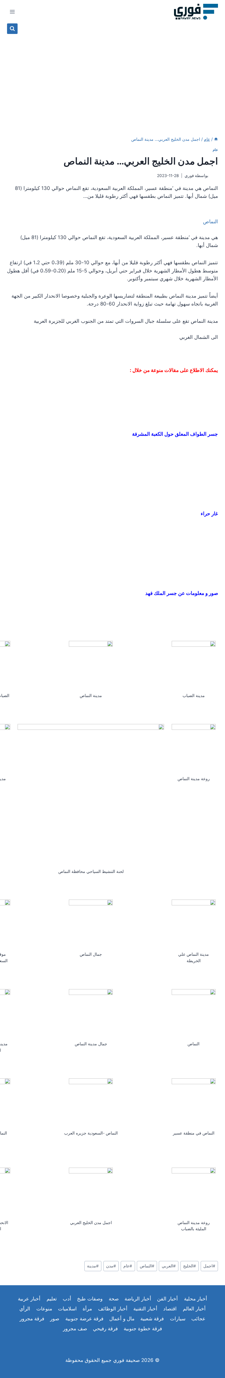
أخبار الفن (167, 1299)
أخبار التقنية (145, 1309)
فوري (189, 175)
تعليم (52, 1299)
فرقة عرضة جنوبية (84, 1319)
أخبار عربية (29, 1299)
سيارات (177, 1319)
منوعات (44, 1309)
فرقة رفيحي (105, 1328)
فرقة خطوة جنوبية (143, 1328)
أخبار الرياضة (138, 1299)
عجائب (198, 1319)
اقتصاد (170, 1309)
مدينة (93, 1266)
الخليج (189, 1266)
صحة (114, 1299)
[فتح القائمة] (12, 11)
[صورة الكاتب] (214, 175)
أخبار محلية (195, 1299)
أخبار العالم (194, 1309)
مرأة (87, 1309)
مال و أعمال (121, 1319)
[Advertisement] (112, 78)
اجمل (209, 1266)
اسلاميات (67, 1309)
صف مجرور (75, 1328)
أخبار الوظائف (112, 1309)
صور (54, 1319)
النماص (147, 1266)
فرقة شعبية (152, 1319)
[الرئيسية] (216, 139)
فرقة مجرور (32, 1319)
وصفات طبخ (90, 1299)
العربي (169, 1266)
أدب (67, 1299)
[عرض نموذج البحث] (12, 28)
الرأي (24, 1309)
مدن (111, 1266)
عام (215, 149)
